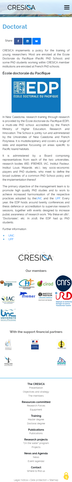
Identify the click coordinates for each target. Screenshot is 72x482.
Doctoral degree (36, 423)
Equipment (36, 409)
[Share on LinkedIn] (27, 41)
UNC (39, 198)
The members (36, 395)
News (36, 457)
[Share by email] (36, 41)
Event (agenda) (36, 461)
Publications (36, 433)
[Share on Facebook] (18, 41)
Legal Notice (21, 480)
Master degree (36, 419)
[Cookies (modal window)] (66, 476)
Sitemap (53, 480)
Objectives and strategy (36, 391)
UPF (57, 198)
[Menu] (66, 8)
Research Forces (36, 405)
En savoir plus (8, 344)
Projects (36, 447)
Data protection (38, 480)
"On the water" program (36, 443)
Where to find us (36, 471)
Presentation (36, 387)
